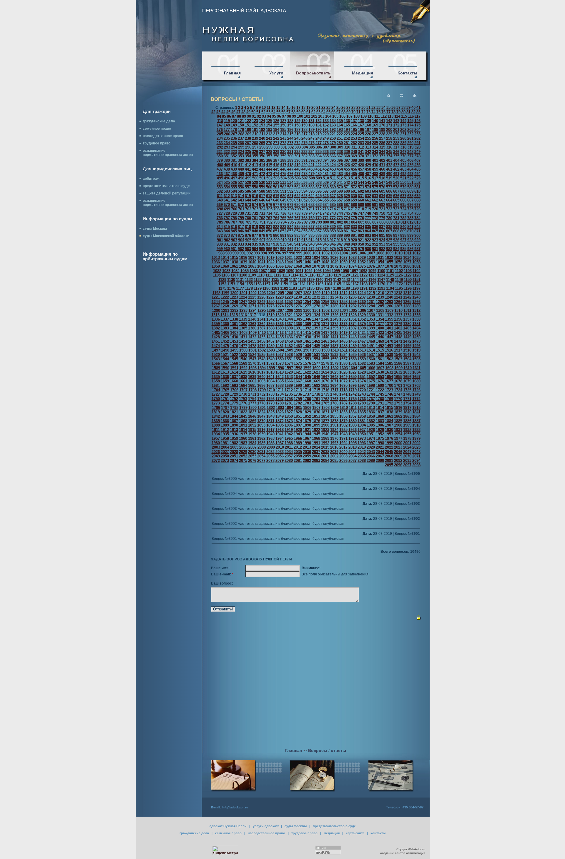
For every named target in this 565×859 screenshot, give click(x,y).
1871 (270, 421)
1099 (372, 271)
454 (340, 169)
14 (283, 107)
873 (227, 235)
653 (311, 200)
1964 (279, 438)
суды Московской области (166, 236)
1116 (311, 275)
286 (382, 143)
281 (347, 143)
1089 (281, 271)
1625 (334, 372)
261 (410, 138)
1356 (398, 319)
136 (347, 121)
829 (326, 226)
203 (410, 129)
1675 (371, 381)
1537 (371, 354)
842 (417, 226)
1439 (316, 337)
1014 (225, 257)
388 (283, 160)
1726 (416, 390)
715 (340, 209)
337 (333, 151)
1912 (225, 429)
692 (382, 204)
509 (319, 178)
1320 (279, 315)
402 (382, 160)
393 (318, 160)
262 (417, 138)
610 (417, 191)
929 (417, 240)
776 (361, 218)
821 (269, 226)
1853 (316, 416)
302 (291, 147)
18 (303, 107)
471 (255, 174)
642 (234, 200)
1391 (298, 328)
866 (382, 231)
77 (388, 112)
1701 (398, 385)
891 (354, 235)
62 (313, 112)
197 (368, 129)
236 (234, 138)
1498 (225, 350)
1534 (343, 354)
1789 (362, 403)
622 (297, 196)
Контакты (407, 73)
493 (410, 174)
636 (396, 196)
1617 (261, 372)
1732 (261, 394)
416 (276, 165)
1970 (334, 438)
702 (248, 209)
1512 (352, 350)
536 (304, 182)
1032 (389, 257)
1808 (325, 407)
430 (375, 165)
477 (297, 174)
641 (227, 200)
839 (396, 226)
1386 (252, 328)
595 (311, 191)
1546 (243, 359)
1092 (308, 271)
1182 (284, 288)
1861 (389, 416)
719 (368, 209)
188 (304, 129)
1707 (243, 390)
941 (297, 244)
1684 (243, 385)
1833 (343, 412)
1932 (407, 429)
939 (283, 244)
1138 (302, 279)
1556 (334, 359)
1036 (216, 262)
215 (290, 134)
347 (403, 151)
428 (361, 165)
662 (375, 200)
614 (241, 196)
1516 (389, 350)
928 (410, 240)
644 (248, 200)
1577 (316, 363)
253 (354, 138)
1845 (243, 416)
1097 (354, 271)
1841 (416, 412)
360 (290, 156)
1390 (289, 328)
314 (375, 147)
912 (297, 240)
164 (340, 125)
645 (255, 200)
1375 (362, 324)
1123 (372, 275)
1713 (298, 390)
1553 (307, 359)
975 (333, 249)
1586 (398, 363)
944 (318, 244)
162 (326, 125)
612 (227, 196)
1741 (343, 394)
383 (248, 160)
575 (375, 187)
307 (326, 147)
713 (326, 209)
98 (289, 116)
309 (340, 147)
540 (333, 182)
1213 (352, 293)
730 (241, 213)
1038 (234, 262)
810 (396, 222)
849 (262, 231)
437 (220, 169)
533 (283, 182)
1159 (284, 284)
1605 (362, 368)
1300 (307, 310)
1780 (279, 403)
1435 (279, 337)
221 (333, 134)
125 (269, 121)
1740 (334, 394)
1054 (380, 262)
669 (220, 204)
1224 (243, 297)
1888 (216, 425)
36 (393, 107)
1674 (362, 381)
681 (304, 204)
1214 (362, 293)
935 (255, 244)
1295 (261, 310)
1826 (279, 412)
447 (290, 169)
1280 (334, 306)
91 (254, 116)
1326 (334, 315)
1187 (328, 288)
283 (361, 143)
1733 (270, 394)
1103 (408, 271)
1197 (417, 288)
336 (326, 151)
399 (361, 160)
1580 (343, 363)
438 (227, 169)
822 (276, 226)
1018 (261, 257)
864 (368, 231)
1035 (416, 257)
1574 (289, 363)
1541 (407, 354)
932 (234, 244)
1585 (389, 363)
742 (326, 213)
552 (417, 182)
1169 (372, 284)
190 (318, 129)
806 (368, 222)
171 (389, 125)
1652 (371, 376)
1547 (252, 359)
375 (396, 156)
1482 (289, 346)
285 (375, 143)
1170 (381, 284)
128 (290, 121)
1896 (289, 425)
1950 (362, 434)
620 (283, 196)
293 (227, 147)
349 (417, 151)
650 (290, 200)
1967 (307, 438)
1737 (307, 394)
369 (354, 156)
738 (297, 213)
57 (288, 112)
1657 (416, 376)
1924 (334, 429)
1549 (270, 359)
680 (297, 204)
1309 (389, 310)
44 (223, 112)
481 (326, 174)
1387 (261, 328)
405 (403, 160)
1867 (234, 421)
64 (323, 112)
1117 (320, 275)
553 (220, 187)
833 (354, 226)
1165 (337, 284)
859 (333, 231)
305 (312, 147)
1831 (325, 412)
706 (276, 209)
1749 (416, 394)
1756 (270, 399)
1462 (316, 341)
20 (313, 107)
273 (290, 143)
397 (347, 160)
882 (290, 235)
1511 (344, 350)
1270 (243, 306)
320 (417, 147)
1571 (261, 363)
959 (220, 249)
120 (234, 121)
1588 (416, 363)
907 (262, 240)
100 (300, 116)
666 (403, 200)
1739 (325, 394)
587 (255, 191)
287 (389, 143)
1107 (234, 275)
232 (410, 134)
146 (417, 121)
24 (333, 107)
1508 (316, 350)
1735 (289, 394)
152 (255, 125)
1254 (307, 301)
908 (269, 240)
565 (304, 187)
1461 (307, 341)
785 (220, 222)
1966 (298, 438)
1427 (416, 332)
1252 (289, 301)
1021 (289, 257)
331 (290, 151)
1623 (316, 372)
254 (361, 138)
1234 (334, 297)
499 (248, 178)
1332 (389, 315)
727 (220, 213)
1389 (279, 328)
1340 (252, 319)
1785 (325, 403)
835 (368, 226)
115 (404, 116)
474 (276, 174)
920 (354, 240)
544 (361, 182)
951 (368, 244)
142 (389, 121)
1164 (328, 284)
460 (382, 169)
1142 (337, 279)
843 (220, 231)
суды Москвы (155, 229)
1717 (334, 390)
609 (410, 191)
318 (403, 147)
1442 (343, 337)
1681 (216, 385)
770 (318, 218)
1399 (371, 328)
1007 (371, 253)
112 (384, 116)
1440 (325, 337)
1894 (270, 425)
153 (262, 125)
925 (389, 240)
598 (333, 191)
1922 (316, 429)
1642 (279, 376)
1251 (279, 301)
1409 (252, 332)
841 (410, 226)
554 (227, 187)
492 (403, 174)
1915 (252, 429)
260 (403, 138)
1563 (398, 359)
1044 (289, 262)
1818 (416, 407)
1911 (216, 429)
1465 (343, 341)
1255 (316, 301)
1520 (216, 354)
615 (248, 196)
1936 (234, 434)
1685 (252, 385)
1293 (243, 310)
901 (220, 240)
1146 (372, 279)
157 (290, 125)
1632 (398, 372)
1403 (407, 328)
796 (298, 222)
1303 (334, 310)
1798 (234, 407)
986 (410, 249)
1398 (362, 328)
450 (311, 169)
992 (250, 253)
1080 (407, 266)
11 (268, 107)
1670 (325, 381)
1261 (371, 301)
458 (368, 169)
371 (368, 156)
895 (382, 235)
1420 (352, 332)
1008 (380, 253)
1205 (280, 293)
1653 (380, 376)
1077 (380, 266)
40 (413, 107)
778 (375, 218)
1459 (289, 341)
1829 (307, 412)
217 (304, 134)
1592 (243, 368)
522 (410, 178)
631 (361, 196)
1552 (298, 359)
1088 (272, 271)
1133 (258, 279)
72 (363, 112)
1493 (389, 346)
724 (403, 209)
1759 (298, 399)
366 (333, 156)
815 (227, 226)
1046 (307, 262)
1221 (216, 297)
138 (361, 121)
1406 (225, 332)
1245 (225, 301)
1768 (380, 399)
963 (248, 249)
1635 (216, 376)
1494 (398, 346)
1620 (289, 372)
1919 (289, 429)
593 (297, 191)
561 (276, 187)
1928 (371, 429)
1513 (362, 350)
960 (227, 249)
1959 (234, 438)
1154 (240, 284)
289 (403, 143)
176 (220, 129)
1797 (225, 407)
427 (354, 165)
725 (410, 209)
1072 (334, 266)
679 (290, 204)
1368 (298, 324)
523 (417, 178)
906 (255, 240)
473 (269, 174)
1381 (416, 324)
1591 (234, 368)
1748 (407, 394)
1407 (234, 332)
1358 (416, 319)
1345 (298, 319)
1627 (352, 372)
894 (375, 235)
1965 (289, 438)
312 (361, 147)
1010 (398, 253)
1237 (362, 297)
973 (318, 249)
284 (368, 143)
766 (290, 218)
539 (326, 182)
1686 (261, 385)
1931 (398, 429)
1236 (352, 297)
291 (417, 143)
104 (328, 116)
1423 (380, 332)
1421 (362, 332)
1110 (261, 275)
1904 (362, 425)
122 (248, 121)
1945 (316, 434)
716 (347, 209)
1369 (307, 324)
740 (311, 213)
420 (304, 165)
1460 (298, 341)
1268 (225, 306)
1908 (398, 425)
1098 (363, 271)
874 (234, 235)
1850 (289, 416)
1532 (325, 354)
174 (410, 125)
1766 (362, 399)
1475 (225, 346)
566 (311, 187)
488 (375, 174)
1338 (234, 319)
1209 (316, 293)
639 (417, 196)
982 (382, 249)
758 (234, 218)
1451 (216, 341)
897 (396, 235)
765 (283, 218)
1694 (334, 385)
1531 (316, 354)
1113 (286, 275)
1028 (352, 257)
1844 (234, 416)
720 (375, 209)
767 (297, 218)
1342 (270, 319)
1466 (352, 341)
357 (269, 156)
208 (241, 134)
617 (262, 196)
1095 (336, 271)
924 (382, 240)
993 (257, 253)
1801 (261, 407)
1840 (407, 412)
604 (375, 191)
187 (297, 129)
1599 (307, 368)
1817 (407, 407)
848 (255, 231)
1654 (389, 376)
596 (318, 191)
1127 (408, 275)
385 (262, 160)
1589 (216, 368)
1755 (261, 399)
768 (304, 218)
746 (354, 213)
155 (276, 125)
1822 (243, 412)
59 (298, 112)
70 (353, 112)
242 (276, 138)
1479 (261, 346)
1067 (289, 266)
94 (269, 116)
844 (227, 231)
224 (354, 134)
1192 (372, 288)
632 (368, 196)
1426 (407, 332)
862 (354, 231)
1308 (380, 310)
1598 (298, 368)
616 (255, 196)
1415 (307, 332)
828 (318, 226)
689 (361, 204)
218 (311, 134)
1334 (407, 315)
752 (396, 213)
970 (297, 249)
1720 (362, 390)
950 (361, 244)
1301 (316, 310)
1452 (225, 341)
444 (269, 169)
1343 (279, 319)
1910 (416, 425)
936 (262, 244)
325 (248, 151)
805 (361, 222)
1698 (371, 385)
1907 (389, 425)
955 (396, 244)
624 (311, 196)
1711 (280, 390)
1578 (325, 363)
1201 (243, 293)
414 (262, 165)
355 (255, 156)
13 (278, 107)
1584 (380, 363)
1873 (289, 421)
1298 (289, 310)
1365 (270, 324)
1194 (390, 288)
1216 (380, 293)
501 (262, 178)
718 (361, 209)
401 (375, 160)
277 (318, 143)
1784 (316, 403)
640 (220, 200)
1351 (352, 319)
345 (389, 151)
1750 (216, 399)
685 (333, 204)
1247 (243, 301)
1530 (307, 354)
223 (347, 134)
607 (396, 191)
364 (318, 156)
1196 (408, 288)
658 (347, 200)
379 (220, 160)
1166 (346, 284)
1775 (234, 403)
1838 (389, 412)
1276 (298, 306)
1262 (380, 301)
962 (241, 249)
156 (283, 125)
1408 (243, 332)
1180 (266, 288)
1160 (293, 284)
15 (288, 107)
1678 (398, 381)
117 (418, 116)
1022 (298, 257)
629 (347, 196)
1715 (316, 390)
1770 (398, 399)
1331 (380, 315)
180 (248, 129)
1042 (270, 262)
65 (328, 112)
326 (255, 151)
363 (311, 156)
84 (219, 116)
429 (368, 165)
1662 (252, 381)
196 (361, 129)
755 (417, 213)
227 (375, 134)
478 (304, 174)
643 (241, 200)
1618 (270, 372)
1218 (398, 293)
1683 (234, 385)
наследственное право (163, 136)
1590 (225, 368)
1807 (316, 407)
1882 (371, 421)
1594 (261, 368)
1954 (398, 434)
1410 (261, 332)
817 (241, 226)
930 (220, 244)
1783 (307, 403)
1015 (234, 257)
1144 (355, 279)
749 (375, 213)
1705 (225, 390)
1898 (307, 425)
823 (283, 226)
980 (368, 249)
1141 (328, 279)
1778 (261, 403)
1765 (352, 399)
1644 (298, 376)
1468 (371, 341)
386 (269, 160)
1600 (316, 368)
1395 (334, 328)
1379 (398, 324)
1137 (293, 279)
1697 (362, 385)
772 (333, 218)
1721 (371, 390)
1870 (261, 421)
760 (248, 218)
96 (279, 116)
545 (368, 182)
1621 (298, 372)
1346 (307, 319)
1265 (407, 301)
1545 (234, 359)
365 (326, 156)
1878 (334, 421)
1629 (371, 372)
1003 (334, 253)
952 (375, 244)
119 (227, 121)
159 (304, 125)
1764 (343, 399)
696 (410, 204)
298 (262, 147)
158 (297, 125)
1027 (343, 257)
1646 (316, 376)
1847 (261, 416)
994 (264, 253)
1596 (280, 368)
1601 (325, 368)
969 (290, 249)
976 (340, 249)
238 (248, 138)
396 (340, 160)
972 (311, 249)
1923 (325, 429)
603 (368, 191)
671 (234, 204)
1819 (216, 412)
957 (410, 244)
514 (354, 178)
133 (326, 121)
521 (403, 178)
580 (410, 187)
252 (347, 138)
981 (375, 249)
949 (354, 244)
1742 (352, 394)
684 (326, 204)
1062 (243, 266)
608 (403, 191)
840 (403, 226)
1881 (362, 421)
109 (363, 116)
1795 (416, 403)
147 (220, 125)
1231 (307, 297)
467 (227, 174)
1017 (252, 257)
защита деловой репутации (166, 193)
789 (248, 222)
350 (220, 156)
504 (283, 178)
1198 (216, 293)
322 (227, 151)
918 (340, 240)
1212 (343, 293)
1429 (225, 337)
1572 (270, 363)
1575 (298, 363)
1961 (252, 438)
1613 (225, 372)
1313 (215, 315)
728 (227, 213)
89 (244, 116)
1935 (225, 434)
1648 (334, 376)
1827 (289, 412)
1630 (380, 372)
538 (318, 182)
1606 (371, 368)
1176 (231, 288)
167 (361, 125)
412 (248, 165)
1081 (416, 266)
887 (326, 235)
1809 (334, 407)
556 (241, 187)
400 (368, 160)
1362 (243, 324)
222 (340, 134)
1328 (352, 315)
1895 (279, 425)
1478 (252, 346)
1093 (317, 271)
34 (383, 107)
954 (389, 244)
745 (347, 213)
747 (361, 213)
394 (326, 160)
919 (347, 240)
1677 (389, 381)
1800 (252, 407)
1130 (231, 279)
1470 (389, 341)
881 (283, 235)
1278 (316, 306)
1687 (270, 385)
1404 (416, 328)
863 (361, 231)
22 (323, 107)
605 (382, 191)
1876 (316, 421)
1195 (399, 288)
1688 (279, 385)
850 (269, 231)
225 (361, 134)
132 (318, 121)
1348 (325, 319)
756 (220, 218)
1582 (362, 363)
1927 (362, 429)
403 (389, 160)
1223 (234, 297)
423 (326, 165)
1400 (380, 328)
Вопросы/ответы (314, 73)
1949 (352, 434)
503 (276, 178)
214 (283, 134)
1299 (298, 310)
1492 (380, 346)
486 (361, 174)
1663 (261, 381)
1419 (343, 332)
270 (269, 143)
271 (276, 143)
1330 (371, 315)
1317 (252, 315)
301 (283, 147)
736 (283, 213)
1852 (307, 416)
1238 (371, 297)
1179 (258, 288)
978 (354, 249)
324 (241, 151)
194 (347, 129)
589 (269, 191)
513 (347, 178)
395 (333, 160)
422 (318, 165)
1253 (298, 301)
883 (297, 235)
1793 (398, 403)
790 (255, 222)
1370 (316, 324)
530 (262, 182)
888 (333, 235)
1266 (416, 301)
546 (375, 182)
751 (389, 213)
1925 (343, 429)
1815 (389, 407)
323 (234, 151)
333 (304, 151)
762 (262, 218)
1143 (346, 279)
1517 (398, 350)
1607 (380, 368)
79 (398, 112)
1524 (252, 354)
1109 (252, 275)
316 (389, 147)
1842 (216, 416)
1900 (325, 425)
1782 (298, 403)
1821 (234, 412)
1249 (261, 301)
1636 (225, 376)
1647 (325, 376)
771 (326, 218)
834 (361, 226)
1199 (225, 293)
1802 (271, 407)
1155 (249, 284)
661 (368, 200)
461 (389, 169)
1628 (362, 372)
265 (234, 143)
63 (318, 112)
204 (417, 129)
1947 (334, 434)
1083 (226, 271)
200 (389, 129)
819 (255, 226)
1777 (252, 403)
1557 (343, 359)
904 (241, 240)
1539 (389, 354)
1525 (261, 354)
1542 (416, 354)
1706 (234, 390)
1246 (234, 301)
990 (235, 253)
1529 (298, 354)
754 (410, 213)
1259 (352, 301)
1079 (398, 266)
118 (220, 121)
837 (382, 226)
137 (354, 121)
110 (370, 116)
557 (248, 187)
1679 (407, 381)
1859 (371, 416)
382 (241, 160)
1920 (298, 429)
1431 (243, 337)
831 (340, 226)
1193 (381, 288)
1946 (325, 434)
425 (340, 165)
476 (290, 174)
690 (368, 204)
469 (241, 174)
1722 (380, 390)
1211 (334, 293)
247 (311, 138)
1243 (416, 297)
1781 (289, 403)
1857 (352, 416)
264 (227, 143)
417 (283, 165)
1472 (407, 341)
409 (227, 165)
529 (255, 182)
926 (396, 240)
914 (311, 240)
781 (396, 218)
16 (293, 107)
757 (227, 218)
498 (241, 178)
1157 (266, 284)
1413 (289, 332)
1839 (398, 412)
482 (333, 174)
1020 (279, 257)
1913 (234, 429)
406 (410, 160)
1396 (343, 328)
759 (241, 218)
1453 (234, 341)
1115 (303, 275)
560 (269, 187)
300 (276, 147)
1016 (243, 257)
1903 (352, 425)
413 (255, 165)
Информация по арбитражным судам (165, 256)
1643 (289, 376)
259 (396, 138)
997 (285, 253)
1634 (416, 372)
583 (227, 191)
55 (278, 112)
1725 (407, 390)
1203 (261, 293)
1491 (371, 346)
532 (276, 182)
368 (347, 156)
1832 (334, 412)
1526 (270, 354)
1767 (371, 399)
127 (283, 121)
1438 (307, 337)
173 (403, 125)
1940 (270, 434)
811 (403, 222)
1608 (389, 368)
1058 (416, 262)
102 (314, 116)
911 (290, 240)
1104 (417, 271)
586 (248, 191)
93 (264, 116)
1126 (399, 275)
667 (410, 200)
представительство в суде (166, 186)
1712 (289, 390)
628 (340, 196)
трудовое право (156, 143)
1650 (352, 376)
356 (262, 156)
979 (361, 249)
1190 (355, 288)
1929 (380, 429)
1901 (334, 425)
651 (297, 200)
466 (220, 174)
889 (340, 235)
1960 (243, 438)
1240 (389, 297)
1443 (352, 337)
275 (304, 143)
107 (349, 116)
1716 (325, 390)
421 (311, 165)
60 (303, 112)
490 (389, 174)
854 (297, 231)
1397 (352, 328)
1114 (294, 275)
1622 (307, 372)
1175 (222, 288)
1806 (307, 407)
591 (283, 191)
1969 (325, 438)
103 (321, 116)
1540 (398, 354)
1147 (381, 279)
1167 (355, 284)
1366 (279, 324)
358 (276, 156)
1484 (307, 346)
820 (262, 226)
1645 (307, 376)
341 (361, 151)
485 (354, 174)
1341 (261, 319)
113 (390, 116)
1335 (416, 315)
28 (353, 107)
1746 (389, 394)
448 (297, 169)
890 (347, 235)
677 (276, 204)
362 (304, 156)
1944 (307, 434)
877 (255, 235)
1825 (270, 412)
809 (389, 222)
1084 (235, 271)
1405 (216, 332)
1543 (216, 359)
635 (389, 196)
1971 (343, 438)
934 (248, 244)
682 (311, 204)
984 (396, 249)
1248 (252, 301)
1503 (271, 350)
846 (241, 231)
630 (354, 196)
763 (269, 218)
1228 (279, 297)
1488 (343, 346)
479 (311, 174)
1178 (249, 288)
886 (318, 235)
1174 (417, 284)
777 (368, 218)
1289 (416, 306)
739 (304, 213)
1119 (337, 275)
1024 (316, 257)
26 (343, 107)
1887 (416, 421)
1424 (389, 332)
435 (410, 165)
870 (410, 231)
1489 (352, 346)
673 (248, 204)
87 (234, 116)
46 (233, 112)
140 (375, 121)
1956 (416, 434)
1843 (225, 416)
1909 (407, 425)
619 (276, 196)
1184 (302, 288)
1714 (307, 390)
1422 (371, 332)
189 (311, 129)
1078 (389, 266)
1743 (362, 394)
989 (228, 253)
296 (248, 147)
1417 (325, 332)
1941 (279, 434)
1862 (398, 416)
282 (354, 143)
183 (269, 129)
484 (347, 174)
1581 (352, 363)
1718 (343, 390)
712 (318, 209)
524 (220, 182)
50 (253, 112)
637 (403, 196)
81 (408, 112)
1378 (389, 324)
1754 (252, 399)
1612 (216, 372)
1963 (270, 438)
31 (368, 107)
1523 (243, 354)
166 (354, 125)
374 (389, 156)
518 (382, 178)
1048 (325, 262)
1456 (261, 341)
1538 (380, 354)
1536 (362, 354)
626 (326, 196)
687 (347, 204)
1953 (389, 434)
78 (393, 112)
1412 (279, 332)
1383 (225, 328)
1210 (325, 293)
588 (262, 191)
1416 (316, 332)
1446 (380, 337)
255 (368, 138)
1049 (334, 262)
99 (294, 116)
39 (408, 107)
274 (297, 143)
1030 (371, 257)
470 (248, 174)
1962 (261, 438)
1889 (225, 425)
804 (354, 222)
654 (318, 200)
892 (361, 235)
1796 (216, 407)
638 (410, 196)
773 (340, 218)
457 (361, 169)
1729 (234, 394)
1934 (216, 434)
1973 (362, 438)
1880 (352, 421)
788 (241, 222)
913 (304, 240)
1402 (398, 328)
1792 (389, 403)
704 (262, 209)
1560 (371, 359)
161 (318, 125)
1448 (398, 337)
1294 (252, 310)
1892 (252, 425)
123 (255, 121)
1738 (316, 394)
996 (278, 253)
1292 (234, 310)
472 (262, 174)
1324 (316, 315)
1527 (279, 354)
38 (403, 107)
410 (234, 165)
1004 (344, 253)
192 (333, 129)
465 (417, 169)
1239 (380, 297)
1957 (216, 438)
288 (396, 143)
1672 (343, 381)
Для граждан (157, 111)
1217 (389, 293)
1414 (298, 332)
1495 (407, 346)
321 (220, 151)
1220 (416, 293)
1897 (298, 425)
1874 (298, 421)
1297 (280, 310)
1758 (289, 399)
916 (326, 240)
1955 (407, 434)
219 (318, 134)
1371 (325, 324)
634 (382, 196)
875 (241, 235)
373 (382, 156)
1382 (216, 328)
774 (347, 218)
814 (220, 226)
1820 (225, 412)
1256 (325, 301)
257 (382, 138)
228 (382, 134)
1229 (289, 297)
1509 (325, 350)
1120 (346, 275)
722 (389, 209)
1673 (352, 381)
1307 (371, 310)
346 (396, 151)
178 (234, 129)
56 (283, 112)
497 (234, 178)
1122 (364, 275)
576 (382, 187)
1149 (399, 279)
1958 (225, 438)
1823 (252, 412)
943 (311, 244)
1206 (289, 293)
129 (297, 121)
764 (276, 218)
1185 (311, 288)
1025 (325, 257)
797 (305, 222)
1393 (316, 328)
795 (291, 222)
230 (396, 134)
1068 (298, 266)
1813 (371, 407)
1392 (307, 328)
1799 (243, 407)
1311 (407, 310)
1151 (417, 279)
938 (276, 244)
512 (340, 178)
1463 (325, 341)
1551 (289, 359)
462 (396, 169)
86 (229, 116)
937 (269, 244)
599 (340, 191)
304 (305, 147)
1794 (407, 403)
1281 (343, 306)
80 (403, 112)
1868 (243, 421)
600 (347, 191)
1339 (243, 319)
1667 (298, 381)
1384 (234, 328)
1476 (234, 346)
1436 (289, 337)
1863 (407, 416)
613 (234, 196)
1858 (362, 416)
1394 (325, 328)
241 (269, 138)
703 (255, 209)
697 (417, 204)
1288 (407, 306)
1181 (275, 288)
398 (354, 160)
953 (382, 244)
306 (319, 147)
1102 (399, 271)
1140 (319, 279)
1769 (389, 399)
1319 (270, 315)
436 (417, 165)
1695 (343, 385)
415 (269, 165)
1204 (271, 293)
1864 (416, 416)
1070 (316, 266)
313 (368, 147)
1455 (252, 341)
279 (333, 143)
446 (283, 169)
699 (227, 209)
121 (241, 121)
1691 (307, 385)
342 (368, 151)
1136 (284, 279)
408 (220, 165)
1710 (271, 390)
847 (248, 231)
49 (248, 112)
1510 (334, 350)
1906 (380, 425)
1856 (343, 416)
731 (248, 213)
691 (375, 204)
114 (397, 116)
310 (347, 147)
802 (340, 222)
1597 (289, 368)
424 (333, 165)
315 (382, 147)
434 (403, 165)
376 (403, 156)
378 (417, 156)
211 (262, 134)
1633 (407, 372)
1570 (252, 363)
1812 (362, 407)
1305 (353, 310)
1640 (261, 376)
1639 (252, 376)
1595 (271, 368)
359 (283, 156)
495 (220, 178)
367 (340, 156)
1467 (362, 341)
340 (354, 151)
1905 (371, 425)
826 (304, 226)
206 (227, 134)
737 (290, 213)
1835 (362, 412)
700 (234, 209)
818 (248, 226)
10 (264, 107)
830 (333, 226)
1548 (261, 359)
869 (403, 231)
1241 (398, 297)
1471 (398, 341)
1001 (316, 253)
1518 (407, 350)
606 (389, 191)
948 (347, 244)
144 (403, 121)
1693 (325, 385)
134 (333, 121)
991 (243, 253)
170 (382, 125)
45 (228, 112)
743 (333, 213)
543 (354, 182)
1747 (398, 394)
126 (276, 121)
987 (417, 249)
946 (333, 244)
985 (403, 249)
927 (403, 240)
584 (234, 191)
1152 (222, 284)
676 (269, 204)
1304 (344, 310)
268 (255, 143)
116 (411, 116)
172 (396, 125)
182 (262, 129)
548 (389, 182)
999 (299, 253)
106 (342, 116)
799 (319, 222)
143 (396, 121)
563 (290, 187)
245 (297, 138)
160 (311, 125)
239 (255, 138)
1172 (399, 284)
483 (340, 174)
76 (383, 112)
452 (326, 169)
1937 (243, 434)
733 (262, 213)
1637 (234, 376)
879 (269, 235)
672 (241, 204)
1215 (371, 293)
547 (382, 182)
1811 (353, 407)
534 (290, 182)
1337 (225, 319)
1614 (234, 372)
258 (389, 138)
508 (312, 178)
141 (382, 121)
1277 (307, 306)
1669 (316, 381)
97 (284, 116)
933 (241, 244)
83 (418, 112)
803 (347, 222)
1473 (416, 341)
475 (283, 174)
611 (220, 196)
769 (311, 218)
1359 (216, 324)
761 (255, 218)
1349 (334, 319)
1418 (334, 332)
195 (354, 129)
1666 (289, 381)
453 (333, 169)
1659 (225, 381)
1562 (389, 359)
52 (263, 112)
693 (389, 204)
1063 (252, 266)
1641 (270, 376)
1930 (389, 429)
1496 (416, 346)
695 (403, 204)
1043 (279, 262)
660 (361, 200)
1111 (269, 275)
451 (318, 169)
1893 (261, 425)
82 (413, 112)
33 (378, 107)
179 (241, 129)
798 (312, 222)
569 (333, 187)
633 (375, 196)
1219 (407, 293)
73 (368, 112)
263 (220, 143)
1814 (380, 407)
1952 (380, 434)
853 (290, 231)
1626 (343, 372)
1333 (398, 315)
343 (375, 151)
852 (283, 231)
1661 (243, 381)
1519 (416, 350)
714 (333, 209)
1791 (380, 403)
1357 (407, 319)
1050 (343, 262)
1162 (311, 284)
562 (283, 187)
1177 (240, 288)
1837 (380, 412)
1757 (279, 399)
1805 (298, 407)
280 (340, 143)
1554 (316, 359)
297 (255, 147)
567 (318, 187)
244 (290, 138)
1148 (390, 279)
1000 (307, 253)
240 (262, 138)
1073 (343, 266)
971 (304, 249)
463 (403, 169)
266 (241, 143)
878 (262, 235)
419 (297, 165)
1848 (270, 416)
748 (368, 213)
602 (361, 191)
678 (283, 204)
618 (269, 196)
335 (318, 151)
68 (343, 112)
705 (269, 209)
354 (248, 156)
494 (417, 174)
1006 (362, 253)
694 (396, 204)
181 (255, 129)
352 (234, 156)
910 (283, 240)
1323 (307, 315)
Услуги (276, 73)
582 (220, 191)
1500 (243, 350)
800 (326, 222)
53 (268, 112)
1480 (270, 346)
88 (239, 116)
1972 (352, 438)
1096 (345, 271)
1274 (279, 306)
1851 (298, 416)
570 (340, 187)
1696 (352, 385)
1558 (352, 359)
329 (276, 151)
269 (262, 143)
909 (276, 240)
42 (213, 112)
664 (389, 200)
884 (304, 235)
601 (354, 191)
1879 (343, 421)
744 (340, 213)
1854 (325, 416)
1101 (390, 271)
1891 (243, 425)
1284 (371, 306)
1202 (252, 293)
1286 (389, 306)
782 (403, 218)
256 (375, 138)
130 (304, 121)
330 (283, 151)
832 (347, 226)
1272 (261, 306)
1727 (216, 394)
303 (298, 147)
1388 (270, 328)
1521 (225, 354)
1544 (225, 359)
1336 (216, 319)
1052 (362, 262)
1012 (416, 253)
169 (375, 125)
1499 (234, 350)
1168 (364, 284)
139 (368, 121)
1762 (325, 399)
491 (396, 174)
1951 (371, 434)
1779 (270, 403)
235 (227, 138)
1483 (298, 346)
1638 (243, 376)
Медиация (362, 73)
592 (290, 191)
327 (262, 151)
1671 (334, 381)
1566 (216, 363)
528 (248, 182)
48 (243, 112)
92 (259, 116)
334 (311, 151)
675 (262, 204)
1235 (343, 297)
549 (396, 182)
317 (396, 147)
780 (389, 218)
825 (297, 226)
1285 (380, 306)
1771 (407, 399)
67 (338, 112)
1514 (371, 350)
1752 (234, 399)
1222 (225, 297)
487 (368, 174)
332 (297, 151)
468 (234, 174)
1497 (216, 350)
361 (297, 156)
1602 (334, 368)
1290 (216, 310)
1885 (398, 421)
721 (382, 209)
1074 (352, 266)
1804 (289, 407)
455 (347, 169)
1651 (362, 376)
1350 (343, 319)
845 (234, 231)
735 (276, 213)
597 (326, 191)
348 (410, 151)
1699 (380, 385)
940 (290, 244)
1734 (279, 394)
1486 (325, 346)
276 (311, 143)
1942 (289, 434)
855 (304, 231)
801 (333, 222)
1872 (279, 421)
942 (304, 244)
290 (410, 143)
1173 (408, 284)
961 (234, 249)
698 (220, 209)
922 (368, 240)
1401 (389, 328)
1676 (380, 381)
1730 (243, 394)
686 (340, 204)
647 (269, 200)
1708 (252, 390)
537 (311, 182)
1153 (231, 284)
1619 (279, 372)
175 (417, 125)
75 (378, 112)
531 (269, 182)
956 (403, 244)
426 (347, 165)
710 (305, 209)
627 (333, 196)
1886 (407, 421)
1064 (261, 266)
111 (377, 116)
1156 (258, 284)
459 (375, 169)
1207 (298, 293)
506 (298, 178)
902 (227, 240)
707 (283, 209)
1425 (398, 332)
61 (308, 112)
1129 (222, 279)
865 (375, 231)
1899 (316, 425)
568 (326, 187)
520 (396, 178)
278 (326, 143)
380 (227, 160)
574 (368, 187)
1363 (252, 324)
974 (326, 249)
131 (311, 121)
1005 (353, 253)
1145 (364, 279)
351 (227, 156)
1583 (371, 363)
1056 (398, 262)
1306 (362, 310)
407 (417, 160)
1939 (261, 434)
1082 (217, 271)
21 (318, 107)
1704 (216, 390)
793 (276, 222)
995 (271, 253)
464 (410, 169)
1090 (290, 271)
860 (340, 231)
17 (298, 107)
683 (318, 204)
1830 (316, 412)
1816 (398, 407)
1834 (352, 412)
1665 (279, 381)
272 (283, 143)
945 (326, 244)
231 (403, 134)
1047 (316, 262)
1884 (389, 421)
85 (224, 116)
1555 (325, 359)
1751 (225, 399)
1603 (344, 368)
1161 (302, 284)
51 (258, 112)
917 (333, 240)
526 (234, 182)
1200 (234, 293)
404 (396, 160)
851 (276, 231)
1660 (234, 381)
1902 (343, 425)
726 (417, 209)
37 (398, 107)
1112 (277, 275)
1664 (270, 381)
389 (290, 160)
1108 (243, 275)
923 (375, 240)
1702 (407, 385)
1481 (279, 346)
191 (326, 129)
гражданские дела (159, 121)
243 (283, 138)
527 (241, 182)
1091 (299, 271)
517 (375, 178)
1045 (298, 262)
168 (368, 125)
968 (283, 249)
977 (347, 249)
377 (410, 156)
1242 (407, 297)
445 (276, 169)
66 (333, 112)
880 (276, 235)
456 (354, 169)
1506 (298, 350)
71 (358, 112)
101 (307, 116)
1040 (252, 262)
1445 (371, 337)
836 (375, 226)
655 (326, 200)
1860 (380, 416)
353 (241, 156)
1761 (316, 399)
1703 (416, 385)
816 (234, 226)
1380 (407, 324)
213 (276, 134)
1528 (289, 354)
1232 (316, 297)
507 (305, 178)
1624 (325, 372)
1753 (243, 399)
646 (262, 200)
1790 (371, 403)
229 (389, 134)
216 (297, 134)
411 (241, 165)
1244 (216, 301)
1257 (334, 301)
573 (361, 187)
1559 (362, 359)
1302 (325, 310)
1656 (407, 376)
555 (234, 187)
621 (290, 196)
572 (354, 187)
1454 (243, 341)
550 (403, 182)
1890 (234, 425)
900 (417, 235)
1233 (325, 297)
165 (347, 125)
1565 (416, 359)
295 (241, 147)
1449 (407, 337)
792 (269, 222)
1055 (389, 262)
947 (340, 244)
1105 (217, 275)
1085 (244, 271)
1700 (389, 385)
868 (396, 231)
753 (403, 213)
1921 (307, 429)
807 (375, 222)
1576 (307, 363)
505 (291, 178)
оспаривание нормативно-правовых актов (168, 153)
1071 (325, 266)
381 (234, 160)
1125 (390, 275)
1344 (289, 319)
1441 (334, 337)
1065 (270, 266)
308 (333, 147)
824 (290, 226)
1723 (389, 390)
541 (340, 182)
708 (291, 209)
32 (373, 107)
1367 (289, 324)
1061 (234, 266)
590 (276, 191)
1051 (352, 262)
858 (326, 231)
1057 (407, 262)
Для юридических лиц (167, 168)
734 (269, 213)
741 (318, 213)
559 (262, 187)
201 (396, 129)
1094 (327, 271)
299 (269, 147)
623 (304, 196)
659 (354, 200)
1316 (243, 315)
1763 (334, 399)
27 (348, 107)
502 (269, 178)
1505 (289, 350)
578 (396, 187)
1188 (337, 288)
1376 (371, 324)
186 (290, 129)
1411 (271, 332)
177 (227, 129)
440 (241, 169)
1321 (289, 315)
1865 (216, 421)
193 (340, 129)
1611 (417, 368)
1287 (398, 306)
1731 (252, 394)
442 (255, 169)
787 (234, 222)
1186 (319, 288)
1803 (280, 407)
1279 (325, 306)
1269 (234, 306)
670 (227, 204)
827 (311, 226)
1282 (352, 306)
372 (375, 156)
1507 (307, 350)
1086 (254, 271)
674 (255, 204)
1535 (352, 354)
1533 (334, 354)
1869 (252, 421)
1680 (416, 381)
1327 (343, 315)
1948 (343, 434)
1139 (311, 279)
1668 (307, 381)
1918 (279, 429)
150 (241, 125)
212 (269, 134)
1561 (380, 359)
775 (354, 218)
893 (368, 235)
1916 (261, 429)
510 (326, 178)
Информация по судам (167, 218)
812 (410, 222)
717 (354, 209)
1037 (225, 262)
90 (249, 116)
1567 (225, 363)
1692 (316, 385)
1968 (316, 438)
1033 (398, 257)
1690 (298, 385)
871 (417, 231)
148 (227, 125)
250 (333, 138)
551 (410, 182)
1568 (234, 363)
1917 (270, 429)
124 (262, 121)
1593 (252, 368)
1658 (216, 381)
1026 (334, 257)
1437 (298, 337)
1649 (343, 376)
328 (269, 151)
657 (340, 200)
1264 (398, 301)
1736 (298, 394)
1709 (261, 390)
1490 (362, 346)
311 (354, 147)
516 (368, 178)
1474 (216, 346)
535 (297, 182)
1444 (362, 337)
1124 (381, 275)
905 (248, 240)
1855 (334, 416)
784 (417, 218)
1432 (252, 337)
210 (255, 134)
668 (417, 200)
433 (396, 165)
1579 (334, 363)
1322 (298, 315)
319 (410, 147)
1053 (371, 262)
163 (333, 125)
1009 (389, 253)
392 (311, 160)
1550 (279, 359)
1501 (252, 350)
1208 (307, 293)
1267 (216, 306)
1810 (344, 407)
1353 (371, 319)
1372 (334, 324)
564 (297, 187)
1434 (270, 337)
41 (418, 107)
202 (403, 129)
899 (410, 235)
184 (276, 129)
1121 (355, 275)
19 (308, 107)
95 (274, 116)
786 (227, 222)
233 (417, 134)
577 (389, 187)
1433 (261, 337)
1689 (289, 385)
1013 (216, 257)
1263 (389, 301)
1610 (407, 368)
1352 (362, 319)
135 (340, 121)
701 (241, 209)
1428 (216, 337)
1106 (226, 275)
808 (382, 222)
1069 (307, 266)
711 (312, 209)
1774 (225, 403)
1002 (325, 253)
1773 (216, 403)
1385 (243, 328)
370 (361, 156)
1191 (364, 288)
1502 (261, 350)
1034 (407, 257)
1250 (270, 301)
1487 (334, 346)
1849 (279, 416)
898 (403, 235)
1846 (252, 416)
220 (326, 134)
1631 (389, 372)
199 (382, 129)
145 (410, 121)
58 (293, 112)
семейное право (157, 128)
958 (417, 244)
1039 (243, 262)
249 (326, 138)
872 (220, 235)
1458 (279, 341)
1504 (280, 350)
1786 (334, 403)
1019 (270, 257)
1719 (352, 390)
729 (234, 213)
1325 (325, 315)
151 (248, 125)
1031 (380, 257)
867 (389, 231)
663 (382, 200)
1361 (234, 324)
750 (382, 213)
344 (382, 151)
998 (292, 253)
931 (227, 244)
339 (347, 151)
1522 (234, 354)
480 (318, 174)
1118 (329, 275)
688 (354, 204)
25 (338, 107)
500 (255, 178)
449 (304, 169)
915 (318, 240)
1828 (298, 412)
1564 (407, 359)
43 (218, 112)
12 (273, 107)
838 (389, 226)
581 (417, 187)
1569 (243, 363)
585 (241, 191)
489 (382, 174)
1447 (389, 337)
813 (417, 222)
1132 (249, 279)
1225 (252, 297)
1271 (252, 306)
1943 (298, 434)
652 (304, 200)
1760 (307, 399)
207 (234, 134)
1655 (398, 376)
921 (361, 240)
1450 (416, 337)
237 (241, 138)
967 (276, 249)
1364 (261, 324)
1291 (225, 310)
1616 (252, 372)
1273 (270, 306)
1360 (225, 324)
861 (347, 231)
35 (388, 107)
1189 (346, 288)
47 (238, 112)
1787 (343, 403)
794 (283, 222)
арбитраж (151, 179)
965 (262, 249)
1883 (380, 421)
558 (255, 187)
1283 (362, 306)
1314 (224, 315)
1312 (416, 310)
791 (262, 222)
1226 (261, 297)
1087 (263, 271)
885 (311, 235)
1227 (270, 297)
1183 (293, 288)
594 (304, 191)
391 (304, 160)
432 (389, 165)
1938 (252, 434)
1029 (362, 257)
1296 (271, 310)
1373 (343, 324)
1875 (307, 421)
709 (298, 209)
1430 (234, 337)
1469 (380, 341)
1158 (275, 284)
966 (269, 249)
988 (221, 253)
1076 (371, 266)
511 (333, 178)
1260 (362, 301)
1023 (307, 257)
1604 (353, 368)
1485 (316, 346)
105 (335, 116)
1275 (289, 306)
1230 (298, 297)
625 (318, 196)
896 (389, 235)
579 (403, 187)
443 (262, 169)
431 (382, 165)
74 (373, 112)
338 (340, 151)
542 (347, 182)
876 (248, 235)
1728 (225, 394)
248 (318, 138)
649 (283, 200)
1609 (398, 368)
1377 (380, 324)
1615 (243, 372)
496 (227, 178)
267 (248, 143)
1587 (407, 363)
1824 (261, 412)
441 (248, 169)
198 (375, 129)
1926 (352, 429)
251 (340, 138)
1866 (225, 421)
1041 (261, 262)
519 (389, 178)
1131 (240, 279)
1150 (408, 279)
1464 (334, 341)
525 (227, 182)
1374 (352, 324)
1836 (371, 412)
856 (311, 231)
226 (368, 134)
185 (283, 129)
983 (389, 249)
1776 (243, 403)
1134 (266, 279)
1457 (270, 341)
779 (382, 218)
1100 (381, 271)
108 (356, 116)
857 (318, 231)
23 (328, 107)
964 (255, 249)
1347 (316, 319)
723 (396, 209)
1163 (319, 284)
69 (348, 112)
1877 (325, 421)
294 (234, 147)
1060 (225, 266)
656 (333, 200)
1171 (390, 284)
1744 (371, 394)
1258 (343, 301)
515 (361, 178)
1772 (416, 399)
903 (234, 240)
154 (269, 125)
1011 (407, 253)
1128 (417, 275)
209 (248, 134)
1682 (225, 385)
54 (273, 112)
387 (276, 160)
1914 (243, 429)
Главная (232, 73)
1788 (352, 403)
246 (304, 138)
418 (290, 165)
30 (363, 107)
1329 (362, 315)
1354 (380, 319)
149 (234, 125)
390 (297, 160)
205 (220, 134)
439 (234, 169)
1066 (279, 266)
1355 (389, 319)
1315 (234, 315)
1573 (279, 363)
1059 (216, 266)
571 (347, 187)
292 (220, 147)
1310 (398, 310)
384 (255, 160)
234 (220, 138)
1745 (380, 394)
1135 (275, 279)
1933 (416, 429)
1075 (362, 266)
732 (255, 213)
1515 (380, 350)
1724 (398, 390)
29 (358, 107)
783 (410, 218)
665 (396, 200)
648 (276, 200)
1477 (243, 346)
